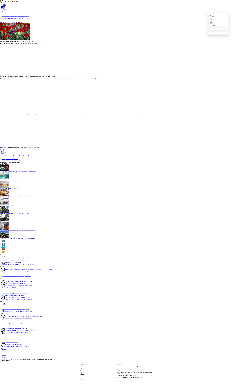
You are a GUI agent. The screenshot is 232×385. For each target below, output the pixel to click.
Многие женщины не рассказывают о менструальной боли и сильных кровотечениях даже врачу (22, 316)
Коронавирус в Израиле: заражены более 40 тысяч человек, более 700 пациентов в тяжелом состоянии (23, 273)
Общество (4, 349)
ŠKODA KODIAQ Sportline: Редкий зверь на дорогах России (15, 328)
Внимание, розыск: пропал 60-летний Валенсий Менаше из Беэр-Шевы (17, 271)
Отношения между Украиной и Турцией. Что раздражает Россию (15, 297)
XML (9, 360)
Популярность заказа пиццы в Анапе (10, 159)
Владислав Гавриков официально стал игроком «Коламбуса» (14, 283)
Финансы (4, 7)
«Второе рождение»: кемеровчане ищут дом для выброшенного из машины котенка (17, 238)
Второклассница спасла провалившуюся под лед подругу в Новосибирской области (17, 230)
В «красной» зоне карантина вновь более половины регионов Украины (17, 299)
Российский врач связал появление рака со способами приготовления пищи (15, 196)
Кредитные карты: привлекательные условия (11, 17)
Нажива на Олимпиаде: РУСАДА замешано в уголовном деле (15, 287)
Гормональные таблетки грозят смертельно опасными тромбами (15, 309)
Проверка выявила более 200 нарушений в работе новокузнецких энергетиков (16, 221)
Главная (4, 348)
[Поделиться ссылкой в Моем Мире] (4, 152)
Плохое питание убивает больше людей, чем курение (13, 323)
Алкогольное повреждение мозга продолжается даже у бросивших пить (17, 318)
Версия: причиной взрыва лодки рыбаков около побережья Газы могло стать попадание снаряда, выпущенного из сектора (27, 269)
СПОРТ (81, 377)
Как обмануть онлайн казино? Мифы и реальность (12, 160)
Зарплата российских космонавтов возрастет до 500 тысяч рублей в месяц (15, 213)
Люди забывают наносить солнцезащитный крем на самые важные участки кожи (19, 320)
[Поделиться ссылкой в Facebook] (1, 152)
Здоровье (4, 9)
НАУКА (81, 372)
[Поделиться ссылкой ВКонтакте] (0, 152)
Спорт (3, 6)
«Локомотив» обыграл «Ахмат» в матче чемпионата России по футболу (17, 285)
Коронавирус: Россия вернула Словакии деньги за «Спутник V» (15, 18)
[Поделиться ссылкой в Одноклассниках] (5, 152)
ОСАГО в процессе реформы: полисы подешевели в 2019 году (15, 332)
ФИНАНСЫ (82, 379)
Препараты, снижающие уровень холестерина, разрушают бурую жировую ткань (19, 306)
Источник (2, 149)
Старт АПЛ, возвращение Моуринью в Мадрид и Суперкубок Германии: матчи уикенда (20, 13)
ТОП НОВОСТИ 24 (10, 359)
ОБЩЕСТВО (82, 374)
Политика (4, 5)
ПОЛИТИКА (82, 376)
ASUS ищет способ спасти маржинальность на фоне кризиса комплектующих (18, 14)
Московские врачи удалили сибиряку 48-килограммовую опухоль (15, 16)
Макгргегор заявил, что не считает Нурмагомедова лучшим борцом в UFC (17, 281)
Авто (3, 10)
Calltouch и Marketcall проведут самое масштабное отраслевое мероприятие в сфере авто (20, 334)
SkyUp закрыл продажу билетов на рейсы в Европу (13, 295)
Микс (3, 11)
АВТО (81, 366)
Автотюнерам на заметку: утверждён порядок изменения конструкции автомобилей (19, 330)
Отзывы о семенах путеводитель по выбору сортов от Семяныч (15, 346)
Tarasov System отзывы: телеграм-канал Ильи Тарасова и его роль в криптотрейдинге (20, 157)
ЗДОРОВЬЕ (82, 368)
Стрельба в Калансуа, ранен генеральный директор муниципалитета (16, 276)
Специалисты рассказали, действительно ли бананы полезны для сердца (17, 311)
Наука (3, 8)
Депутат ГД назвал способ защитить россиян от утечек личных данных (14, 205)
